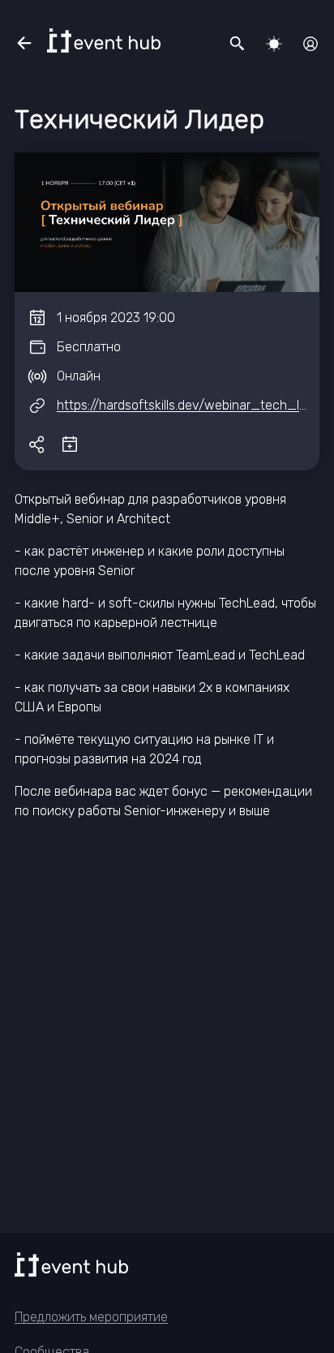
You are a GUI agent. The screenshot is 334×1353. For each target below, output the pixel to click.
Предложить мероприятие (91, 1317)
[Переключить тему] (274, 44)
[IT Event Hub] (104, 40)
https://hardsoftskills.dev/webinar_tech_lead (189, 405)
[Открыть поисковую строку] (237, 44)
